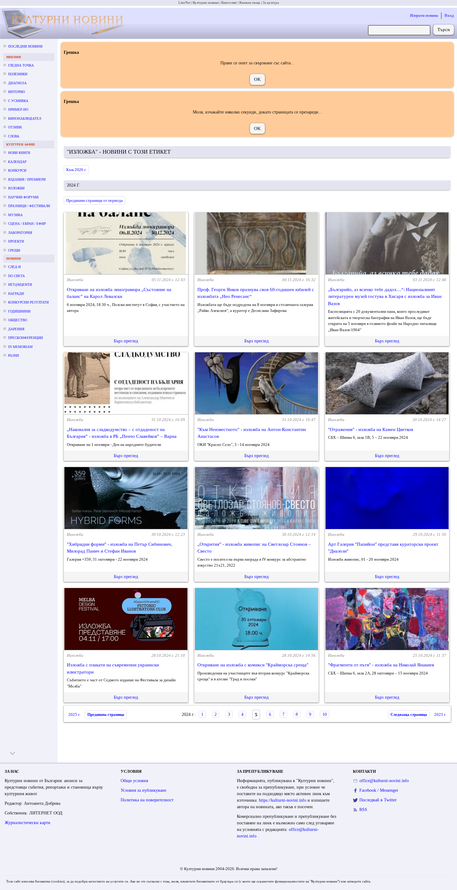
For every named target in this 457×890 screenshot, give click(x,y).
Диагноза (17, 83)
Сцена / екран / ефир (27, 223)
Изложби (16, 188)
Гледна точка (21, 65)
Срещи (14, 250)
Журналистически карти (27, 822)
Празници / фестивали (29, 206)
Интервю (16, 92)
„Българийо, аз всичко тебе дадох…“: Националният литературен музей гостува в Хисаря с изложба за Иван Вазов (384, 296)
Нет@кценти (20, 284)
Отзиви (15, 127)
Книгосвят (229, 2)
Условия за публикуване (143, 790)
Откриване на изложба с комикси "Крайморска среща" (252, 664)
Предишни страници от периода (94, 200)
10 (324, 714)
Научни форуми (23, 197)
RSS (363, 809)
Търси (443, 29)
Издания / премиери (27, 179)
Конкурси (17, 170)
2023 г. (440, 714)
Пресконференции (25, 338)
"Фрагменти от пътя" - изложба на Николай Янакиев (381, 664)
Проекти (16, 241)
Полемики (17, 74)
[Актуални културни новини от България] (65, 23)
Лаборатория (20, 232)
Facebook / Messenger (378, 790)
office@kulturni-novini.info (384, 780)
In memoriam (20, 347)
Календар (17, 162)
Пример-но (18, 109)
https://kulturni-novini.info (283, 800)
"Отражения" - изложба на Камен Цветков (370, 429)
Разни (13, 355)
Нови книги (19, 153)
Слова (13, 136)
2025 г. (74, 714)
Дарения (16, 329)
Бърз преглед (126, 341)
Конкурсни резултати (28, 302)
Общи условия (134, 780)
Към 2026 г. (76, 169)
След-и (14, 267)
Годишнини (19, 311)
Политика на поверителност (147, 800)
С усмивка (18, 101)
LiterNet (184, 2)
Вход (449, 15)
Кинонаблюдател (24, 118)
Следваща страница (408, 714)
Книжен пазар (249, 2)
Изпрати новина (424, 15)
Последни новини (25, 46)
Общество (17, 320)
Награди (16, 293)
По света (16, 276)
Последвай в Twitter (378, 800)
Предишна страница (105, 714)
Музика (15, 215)
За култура (271, 2)
